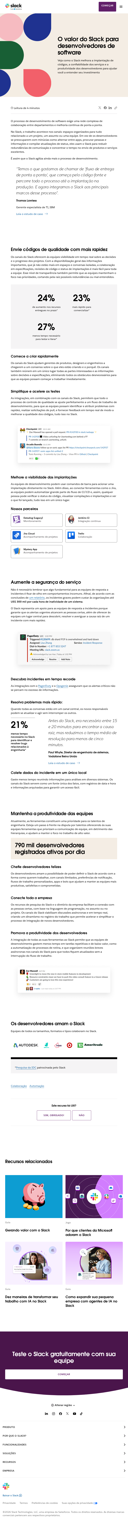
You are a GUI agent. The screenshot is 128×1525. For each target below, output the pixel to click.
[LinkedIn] (110, 107)
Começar (107, 5)
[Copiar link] (115, 107)
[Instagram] (53, 1414)
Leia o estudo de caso (29, 214)
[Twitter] (100, 107)
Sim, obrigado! (54, 1115)
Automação (37, 1086)
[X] (67, 1414)
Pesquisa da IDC (26, 1067)
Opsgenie (62, 686)
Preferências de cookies (45, 1502)
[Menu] (121, 7)
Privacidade (9, 1502)
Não (81, 1115)
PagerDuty (44, 686)
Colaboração (19, 1086)
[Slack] (13, 7)
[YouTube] (74, 1414)
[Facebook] (105, 107)
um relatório (37, 597)
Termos (24, 1502)
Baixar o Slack (10, 1495)
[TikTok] (81, 1414)
